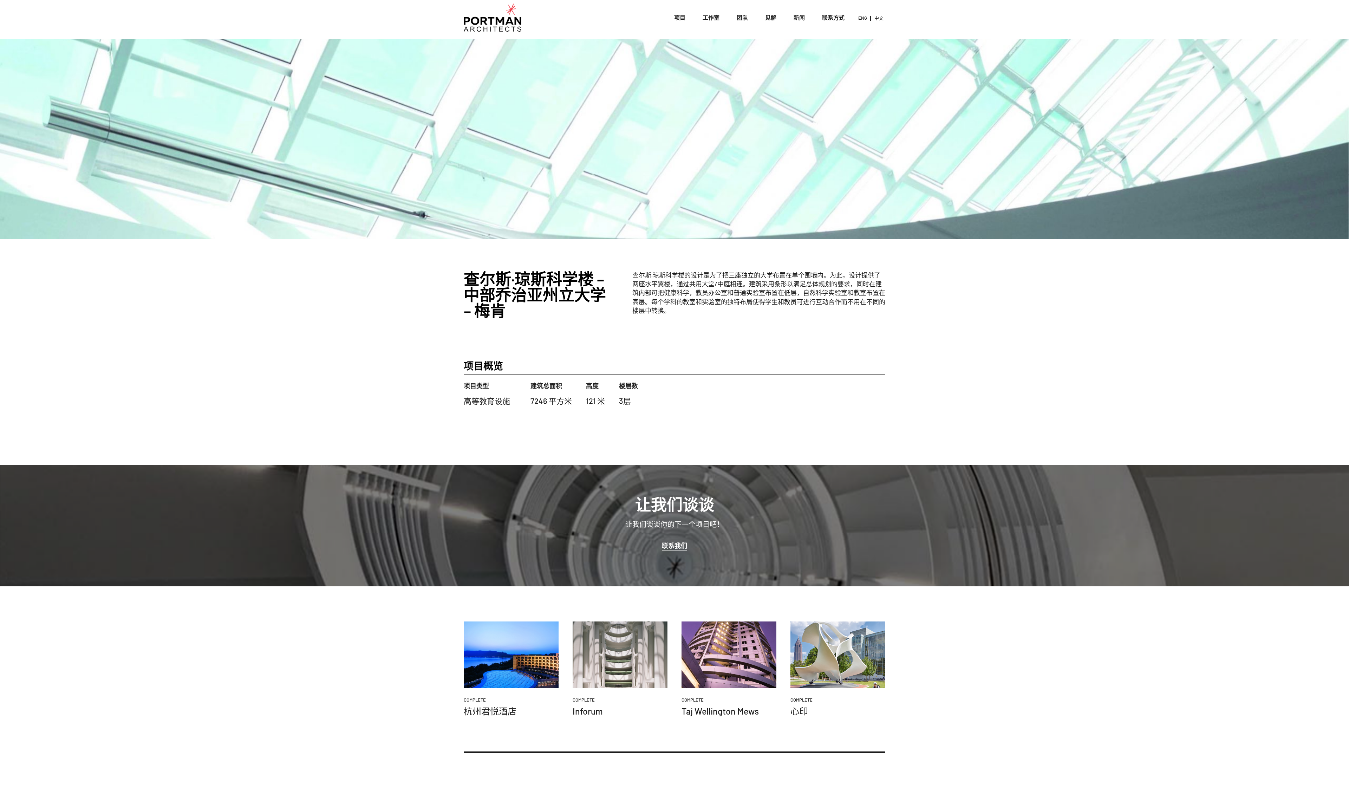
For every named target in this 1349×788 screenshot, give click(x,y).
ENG (862, 18)
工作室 (711, 17)
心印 (799, 711)
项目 (679, 17)
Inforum (588, 711)
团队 (742, 17)
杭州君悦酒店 (490, 711)
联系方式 (833, 17)
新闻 (799, 17)
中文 (879, 18)
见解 (770, 17)
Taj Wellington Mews (720, 711)
